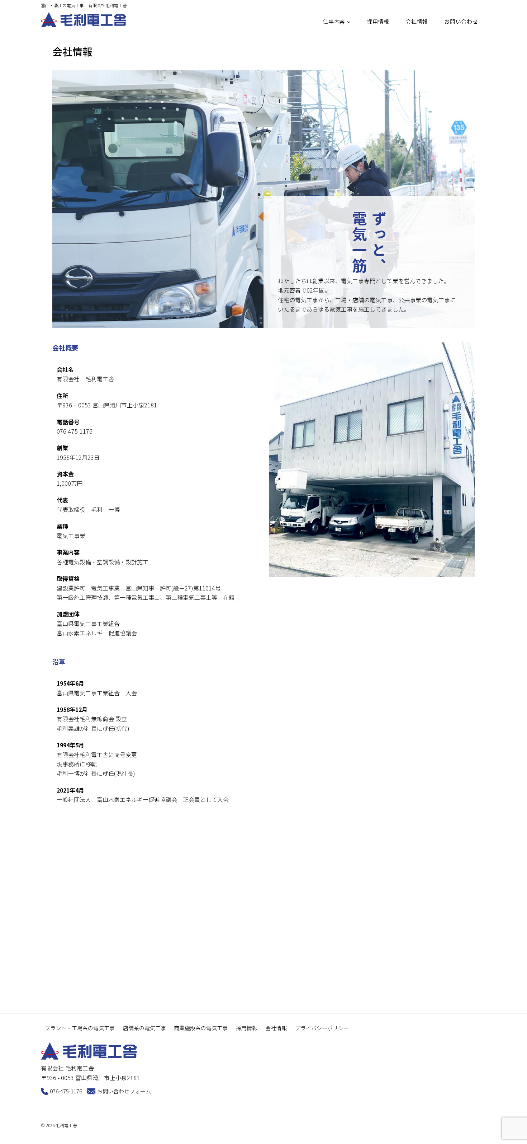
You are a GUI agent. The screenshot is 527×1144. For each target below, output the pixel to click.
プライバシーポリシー (322, 1028)
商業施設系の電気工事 (201, 1028)
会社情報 (416, 21)
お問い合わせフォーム (124, 1091)
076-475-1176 (66, 1091)
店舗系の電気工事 (144, 1028)
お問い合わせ (461, 21)
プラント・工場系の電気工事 (80, 1028)
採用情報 (378, 21)
